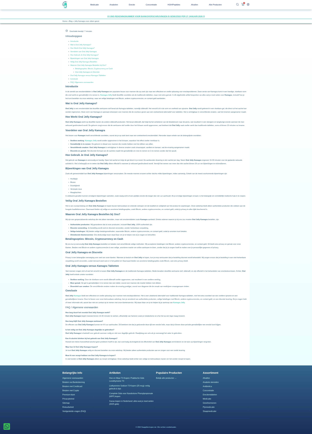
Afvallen (194, 5)
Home (64, 21)
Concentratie (151, 5)
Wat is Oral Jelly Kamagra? (80, 45)
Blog (70, 21)
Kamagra (77, 296)
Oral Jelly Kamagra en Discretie (87, 72)
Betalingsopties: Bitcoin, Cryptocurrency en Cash (94, 69)
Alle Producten (215, 5)
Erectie (132, 5)
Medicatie (94, 5)
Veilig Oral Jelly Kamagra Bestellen (83, 62)
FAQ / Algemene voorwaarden (81, 82)
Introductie (74, 41)
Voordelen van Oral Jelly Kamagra (83, 51)
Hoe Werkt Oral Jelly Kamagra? (82, 48)
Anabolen (114, 5)
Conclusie (74, 79)
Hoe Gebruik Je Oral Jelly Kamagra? (84, 55)
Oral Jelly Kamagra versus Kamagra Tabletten (88, 75)
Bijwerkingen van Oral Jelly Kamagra (84, 58)
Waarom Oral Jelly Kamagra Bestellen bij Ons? (88, 65)
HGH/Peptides (174, 5)
